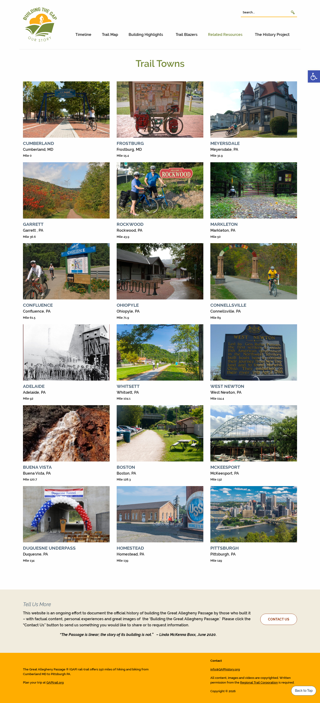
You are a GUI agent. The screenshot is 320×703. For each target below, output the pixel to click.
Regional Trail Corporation (259, 682)
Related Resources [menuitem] (225, 34)
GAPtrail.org (55, 682)
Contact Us (278, 619)
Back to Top (304, 690)
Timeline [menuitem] (83, 34)
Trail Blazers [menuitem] (186, 34)
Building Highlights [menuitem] (146, 34)
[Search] (293, 12)
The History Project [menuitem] (272, 34)
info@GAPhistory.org (225, 669)
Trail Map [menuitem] (110, 34)
